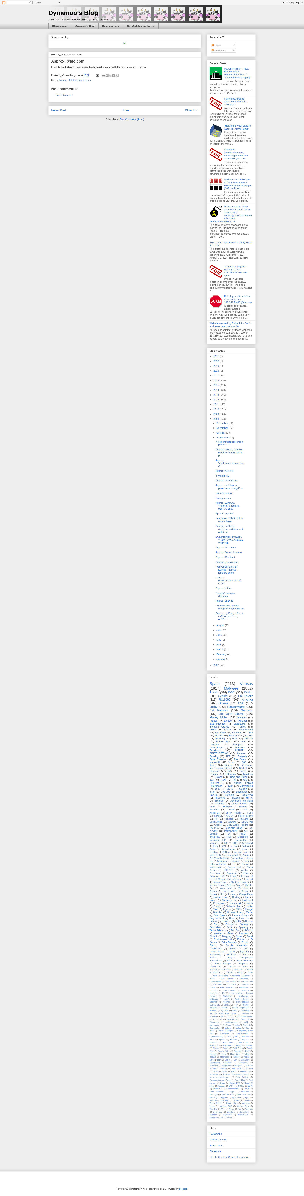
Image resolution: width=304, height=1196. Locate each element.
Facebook (215, 750)
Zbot (244, 810)
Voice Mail (226, 888)
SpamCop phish (224, 513)
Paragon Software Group (220, 1080)
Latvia (227, 729)
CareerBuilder (215, 982)
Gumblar (237, 1051)
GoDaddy (220, 732)
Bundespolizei (234, 912)
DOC (231, 692)
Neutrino (226, 1002)
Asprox (62, 80)
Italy (245, 779)
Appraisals (232, 873)
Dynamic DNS (217, 876)
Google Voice (224, 1051)
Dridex (248, 692)
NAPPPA (214, 828)
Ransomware (236, 706)
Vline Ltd (213, 1109)
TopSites (235, 1100)
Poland (219, 776)
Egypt (246, 861)
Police (213, 957)
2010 (216, 409)
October (221, 432)
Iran (247, 897)
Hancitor (213, 1054)
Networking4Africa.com (219, 1077)
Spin (222, 1016)
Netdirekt (213, 1002)
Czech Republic (234, 813)
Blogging (226, 936)
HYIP (247, 1051)
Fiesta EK (243, 1042)
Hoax (232, 918)
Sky (238, 885)
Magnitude (226, 1066)
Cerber (249, 912)
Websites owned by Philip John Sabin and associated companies (230, 325)
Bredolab (217, 912)
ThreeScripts (217, 747)
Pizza (246, 954)
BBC (238, 909)
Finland (245, 942)
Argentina (238, 858)
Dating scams (223, 498)
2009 (216, 414)
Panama (213, 1008)
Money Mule (218, 717)
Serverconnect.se (231, 1089)
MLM (232, 951)
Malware (231, 688)
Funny (239, 1045)
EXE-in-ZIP (245, 696)
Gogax (226, 1048)
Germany (247, 710)
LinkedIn (214, 744)
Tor (214, 1019)
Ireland (249, 879)
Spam (215, 683)
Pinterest (213, 1010)
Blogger (249, 909)
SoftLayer (214, 1094)
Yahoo (229, 972)
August (220, 625)
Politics (226, 852)
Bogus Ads (229, 891)
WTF (223, 1109)
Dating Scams (239, 804)
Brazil (223, 779)
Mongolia (238, 744)
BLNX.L (213, 936)
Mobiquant (214, 999)
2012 (216, 399)
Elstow (231, 894)
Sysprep (213, 1100)
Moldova (248, 774)
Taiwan (230, 810)
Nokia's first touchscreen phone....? (229, 443)
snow (250, 972)
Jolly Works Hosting (237, 825)
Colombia (222, 861)
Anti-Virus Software (219, 858)
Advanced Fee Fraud (241, 801)
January (221, 659)
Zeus (230, 933)
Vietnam (229, 794)
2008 (216, 418)
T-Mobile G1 (222, 475)
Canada (236, 732)
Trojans (214, 774)
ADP (228, 756)
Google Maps (246, 894)
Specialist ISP (218, 840)
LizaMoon (226, 921)
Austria (213, 891)
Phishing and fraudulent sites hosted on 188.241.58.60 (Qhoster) (238, 299)
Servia (246, 1089)
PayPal (213, 794)
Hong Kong (235, 1054)
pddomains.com (216, 1118)
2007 (216, 665)
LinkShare (245, 1060)
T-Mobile (224, 1100)
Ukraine (223, 703)
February (221, 654)
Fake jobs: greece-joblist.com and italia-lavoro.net (236, 101)
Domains (240, 747)
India (243, 741)
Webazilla (243, 888)
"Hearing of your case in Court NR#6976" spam (237, 127)
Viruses (87, 80)
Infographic (224, 1057)
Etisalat (241, 939)
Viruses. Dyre (243, 1106)
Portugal (230, 924)
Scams (222, 696)
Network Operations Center (236, 1074)
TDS (229, 1016)
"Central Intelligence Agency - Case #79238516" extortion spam (236, 271)
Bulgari (230, 1031)
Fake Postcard (229, 990)
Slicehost (219, 801)
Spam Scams (227, 1094)
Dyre (250, 732)
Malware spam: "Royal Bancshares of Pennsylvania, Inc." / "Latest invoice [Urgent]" (237, 73)
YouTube (249, 1109)
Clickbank (217, 984)
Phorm (224, 1008)
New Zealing (242, 1077)
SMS (230, 785)
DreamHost (244, 987)
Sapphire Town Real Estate (223, 1013)
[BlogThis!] (107, 75)
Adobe (244, 870)
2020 (216, 361)
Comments (220, 50)
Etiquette (245, 1039)
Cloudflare (231, 984)
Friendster (227, 1045)
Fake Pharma (218, 759)
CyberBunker (228, 849)
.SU (212, 779)
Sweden (236, 798)
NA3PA (227, 999)
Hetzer (223, 1054)
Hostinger (214, 993)
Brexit (220, 1031)
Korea (213, 765)
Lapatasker (240, 723)
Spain (243, 771)
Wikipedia (245, 1019)
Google (243, 788)
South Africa (216, 822)
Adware (232, 822)
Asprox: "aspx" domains (229, 552)
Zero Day (217, 1112)
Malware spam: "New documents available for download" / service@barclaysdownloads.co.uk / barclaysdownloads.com (231, 214)
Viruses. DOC (226, 1106)
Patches (214, 852)
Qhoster (224, 1010)
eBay (240, 972)
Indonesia (244, 918)
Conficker (224, 1034)
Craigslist (245, 984)
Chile (246, 873)
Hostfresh (245, 990)
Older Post (191, 110)
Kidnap (246, 1057)
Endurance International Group (231, 766)
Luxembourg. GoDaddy (221, 1063)
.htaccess (244, 933)
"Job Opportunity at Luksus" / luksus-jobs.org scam (226, 569)
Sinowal (245, 1013)
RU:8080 (224, 699)
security (214, 843)
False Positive (245, 816)
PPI (216, 819)
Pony (216, 924)
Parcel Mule (240, 1080)
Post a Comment (64, 95)
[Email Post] (97, 75)
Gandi (213, 807)
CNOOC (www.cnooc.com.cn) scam (228, 580)
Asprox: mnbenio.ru (227, 480)
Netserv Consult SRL (221, 885)
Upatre (219, 735)
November (222, 427)
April (219, 644)
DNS (229, 1036)
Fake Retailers (229, 942)
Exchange (214, 990)
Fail (234, 779)
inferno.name (231, 831)
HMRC (249, 798)
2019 (216, 366)
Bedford (246, 1025)
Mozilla (215, 1071)
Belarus (228, 1028)
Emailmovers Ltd (223, 939)
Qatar (222, 1083)
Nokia (238, 921)
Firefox (213, 945)
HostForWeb (216, 948)
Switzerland (232, 855)
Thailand (214, 771)
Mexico (213, 900)
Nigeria (228, 765)
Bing (247, 1028)
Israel (228, 837)
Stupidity (242, 717)
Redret (243, 768)
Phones (243, 807)
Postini (249, 903)
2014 (216, 390)
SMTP (231, 1086)
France (213, 720)
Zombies (231, 1112)
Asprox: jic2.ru (224, 588)
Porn (215, 846)
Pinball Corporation (240, 1008)
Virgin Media (232, 1019)
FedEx (243, 834)
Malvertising (246, 785)
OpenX (227, 1005)
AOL (246, 1022)
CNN (235, 843)
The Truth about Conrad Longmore (229, 1157)
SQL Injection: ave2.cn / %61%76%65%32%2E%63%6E (229, 539)
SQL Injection (75, 80)
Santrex (216, 1089)
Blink (212, 1031)
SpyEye (224, 1097)
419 (225, 843)
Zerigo (246, 855)
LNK (219, 1060)
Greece (218, 825)
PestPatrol (247, 900)
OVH (241, 703)
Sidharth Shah (233, 906)
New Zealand (242, 1002)
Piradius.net (235, 903)
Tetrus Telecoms (218, 930)
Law (235, 1060)
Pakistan (228, 819)
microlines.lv (243, 1115)
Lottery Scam (217, 951)
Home (125, 110)
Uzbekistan (215, 966)
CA (245, 831)
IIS (223, 993)
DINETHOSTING (219, 753)
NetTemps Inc (229, 900)
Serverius (214, 810)
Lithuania (231, 774)
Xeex (215, 909)
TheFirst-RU (216, 782)
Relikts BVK (235, 1083)
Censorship (230, 982)
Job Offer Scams (231, 714)
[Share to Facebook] (113, 75)
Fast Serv (228, 1042)
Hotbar (247, 1054)
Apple (212, 849)
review (229, 1118)
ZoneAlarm (244, 1112)
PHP (236, 1005)
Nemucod (214, 1074)
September (222, 437)
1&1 (244, 762)
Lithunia (213, 921)
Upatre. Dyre (232, 1103)
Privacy (217, 906)
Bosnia (244, 891)
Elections (246, 1036)
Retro (234, 1010)
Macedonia (243, 1063)
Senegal (244, 924)
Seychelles (215, 927)
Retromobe (216, 1133)
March (220, 649)
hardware (227, 1115)
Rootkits (221, 1086)
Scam (231, 762)
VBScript (248, 930)
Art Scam (227, 1025)
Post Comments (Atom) (132, 119)
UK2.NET (228, 870)
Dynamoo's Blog (73, 12)
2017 (216, 375)
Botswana (244, 979)
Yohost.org (214, 1022)
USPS (229, 788)
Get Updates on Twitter (141, 25)
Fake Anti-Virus (218, 864)
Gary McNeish (217, 918)
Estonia (213, 834)
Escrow (233, 1039)
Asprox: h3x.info (225, 470)
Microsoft (215, 762)
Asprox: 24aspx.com (227, 561)
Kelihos (236, 1057)
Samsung (245, 1010)
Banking (214, 756)
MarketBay (227, 996)
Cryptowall (247, 843)
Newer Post (58, 110)
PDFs (250, 813)
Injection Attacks (219, 726)
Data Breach (220, 915)
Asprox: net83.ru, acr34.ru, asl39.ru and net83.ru (229, 529)
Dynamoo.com (110, 25)
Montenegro (215, 867)
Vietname (246, 1103)
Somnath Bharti (234, 828)
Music (224, 1071)
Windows (238, 969)
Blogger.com (59, 25)
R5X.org (244, 819)
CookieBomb (242, 1034)
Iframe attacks (235, 993)
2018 (216, 370)
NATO (233, 1071)
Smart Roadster (244, 960)
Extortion (213, 1042)
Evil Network (219, 710)
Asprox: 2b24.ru (224, 600)
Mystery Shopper (240, 882)
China (213, 729)
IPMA (233, 876)
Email (212, 1039)
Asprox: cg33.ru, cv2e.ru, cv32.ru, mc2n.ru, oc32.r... (230, 616)
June (219, 634)
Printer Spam (224, 741)
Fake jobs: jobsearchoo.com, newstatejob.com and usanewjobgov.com (236, 154)
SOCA (241, 1086)
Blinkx (212, 979)
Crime (213, 894)
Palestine (245, 1005)
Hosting (236, 897)
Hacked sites (220, 897)
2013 (216, 394)
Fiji (234, 864)
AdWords (236, 976)
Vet (221, 1019)
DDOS (212, 987)
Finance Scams (240, 915)
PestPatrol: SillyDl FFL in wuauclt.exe (229, 520)
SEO (229, 960)
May (219, 639)
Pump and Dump (238, 776)
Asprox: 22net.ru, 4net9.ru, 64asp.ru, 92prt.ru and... (228, 505)
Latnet (227, 1060)
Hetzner (242, 720)
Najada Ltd (245, 1071)
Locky (213, 706)
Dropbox (235, 861)
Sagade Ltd (234, 867)
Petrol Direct (216, 1145)
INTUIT (239, 750)
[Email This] (103, 75)
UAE (224, 846)
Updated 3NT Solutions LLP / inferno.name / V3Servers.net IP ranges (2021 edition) (237, 184)
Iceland (213, 1057)
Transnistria (240, 840)
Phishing (220, 738)
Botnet (239, 936)
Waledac (225, 969)
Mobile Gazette (218, 1139)
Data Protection (227, 987)
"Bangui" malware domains (225, 594)
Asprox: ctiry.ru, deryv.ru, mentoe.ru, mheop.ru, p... (229, 452)
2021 (216, 356)
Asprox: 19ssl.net (225, 557)
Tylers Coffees (216, 1103)
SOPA (250, 1086)
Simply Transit (241, 852)
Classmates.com (245, 982)
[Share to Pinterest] (117, 75)
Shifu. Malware (216, 1092)
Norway (249, 921)
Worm (231, 1109)
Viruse (212, 1106)
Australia (219, 804)
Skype (231, 1092)
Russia (214, 692)
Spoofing (213, 1097)
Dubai (250, 936)
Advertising (215, 873)
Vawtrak (232, 966)
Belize (238, 1028)
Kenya (245, 864)
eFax (212, 791)
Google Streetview (236, 945)
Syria (247, 1097)
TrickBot (235, 930)
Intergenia (215, 837)
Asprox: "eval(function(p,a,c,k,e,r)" (230, 463)
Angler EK (215, 813)
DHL (222, 894)
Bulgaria (242, 756)
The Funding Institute (244, 1016)
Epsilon (222, 1039)
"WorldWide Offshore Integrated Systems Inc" (230, 607)
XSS (239, 1109)
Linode (228, 720)
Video (245, 966)
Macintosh (214, 1066)
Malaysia (238, 1066)
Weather (218, 933)
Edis (236, 1036)
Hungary (227, 807)
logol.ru (227, 909)
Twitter (249, 906)
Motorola (249, 1068)
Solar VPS (215, 855)
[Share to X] (110, 75)
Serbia (217, 816)
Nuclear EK (215, 1005)
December (222, 423)
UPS (217, 788)
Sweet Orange (222, 963)
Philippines (218, 903)
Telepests (243, 963)
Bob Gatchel (227, 979)
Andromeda (214, 1025)
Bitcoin (247, 976)
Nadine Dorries (242, 999)
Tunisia (246, 1100)
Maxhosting (243, 996)
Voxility (213, 969)
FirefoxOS (214, 1045)
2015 (216, 385)
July (218, 630)
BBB (234, 738)
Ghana (216, 1048)
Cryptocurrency (216, 1036)
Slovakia (213, 1016)
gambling (213, 1115)
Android (245, 846)
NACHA (248, 738)
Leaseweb (242, 791)
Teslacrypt (247, 794)
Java (245, 948)
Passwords (215, 954)
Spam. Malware (243, 1094)
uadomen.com (231, 1022)
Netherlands (246, 729)
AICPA (229, 816)
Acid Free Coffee (220, 976)
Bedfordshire (215, 1028)
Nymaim (244, 951)
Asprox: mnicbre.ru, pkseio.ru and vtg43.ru (229, 487)
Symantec (236, 1097)
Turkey (242, 726)
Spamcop (243, 927)
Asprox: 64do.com (226, 547)
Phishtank (232, 954)
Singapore (243, 837)
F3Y (228, 834)
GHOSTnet (247, 822)
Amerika (247, 699)
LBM (211, 1060)
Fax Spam (240, 759)
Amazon (241, 753)
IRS (230, 771)
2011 (216, 404)
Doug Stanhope (224, 493)
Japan (245, 849)
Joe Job (225, 791)
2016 (216, 380)
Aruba (237, 1025)
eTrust (234, 846)
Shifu (229, 927)
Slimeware (244, 1092)
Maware (223, 1068)
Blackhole (220, 798)
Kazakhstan (219, 882)
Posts (217, 45)
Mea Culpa (236, 1068)
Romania (234, 735)
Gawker (249, 1045)
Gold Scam (238, 1048)
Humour (233, 948)
